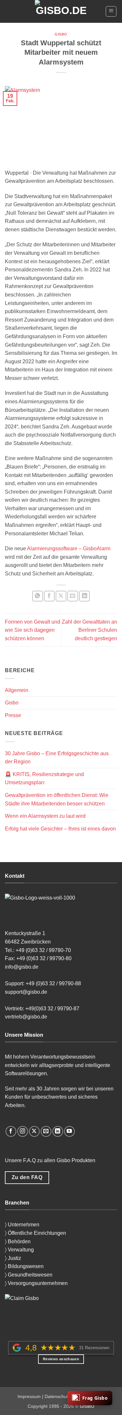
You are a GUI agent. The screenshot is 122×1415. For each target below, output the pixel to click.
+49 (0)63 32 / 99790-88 (53, 983)
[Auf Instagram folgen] (22, 1131)
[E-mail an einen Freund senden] (72, 596)
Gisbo (61, 34)
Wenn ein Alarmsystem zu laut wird (45, 816)
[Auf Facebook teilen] (49, 596)
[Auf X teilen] (61, 596)
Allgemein (16, 690)
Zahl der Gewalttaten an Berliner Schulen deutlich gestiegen (89, 630)
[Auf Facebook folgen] (11, 1131)
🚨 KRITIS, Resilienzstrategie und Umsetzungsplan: (44, 779)
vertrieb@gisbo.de (26, 1016)
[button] (111, 11)
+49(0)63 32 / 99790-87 (53, 1008)
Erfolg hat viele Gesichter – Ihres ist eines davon (60, 828)
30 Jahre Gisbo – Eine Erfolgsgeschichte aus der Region (57, 758)
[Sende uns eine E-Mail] (46, 1131)
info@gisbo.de (22, 967)
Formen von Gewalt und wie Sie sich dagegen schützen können (32, 630)
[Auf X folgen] (34, 1131)
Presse (13, 715)
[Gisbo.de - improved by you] (61, 11)
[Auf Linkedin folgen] (57, 1131)
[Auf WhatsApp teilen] (37, 596)
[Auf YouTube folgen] (69, 1131)
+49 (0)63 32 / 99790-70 (43, 950)
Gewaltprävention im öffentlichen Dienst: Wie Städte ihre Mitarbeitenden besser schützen (56, 799)
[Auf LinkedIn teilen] (84, 596)
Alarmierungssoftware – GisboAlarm (68, 548)
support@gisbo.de (26, 992)
